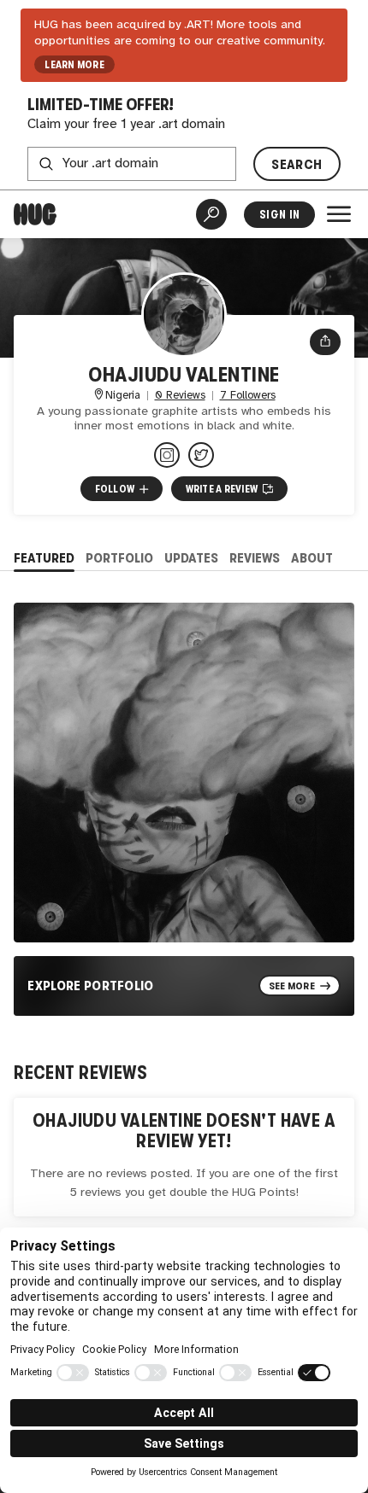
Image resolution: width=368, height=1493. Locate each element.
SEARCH (296, 164)
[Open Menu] (338, 214)
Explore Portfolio (90, 985)
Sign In (279, 214)
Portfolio (119, 558)
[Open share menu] (325, 341)
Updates (191, 558)
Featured (44, 558)
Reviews (254, 558)
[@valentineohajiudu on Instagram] (167, 455)
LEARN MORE (74, 65)
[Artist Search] (211, 214)
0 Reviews (180, 395)
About (312, 558)
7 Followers (248, 395)
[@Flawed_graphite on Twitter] (201, 455)
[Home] (35, 214)
